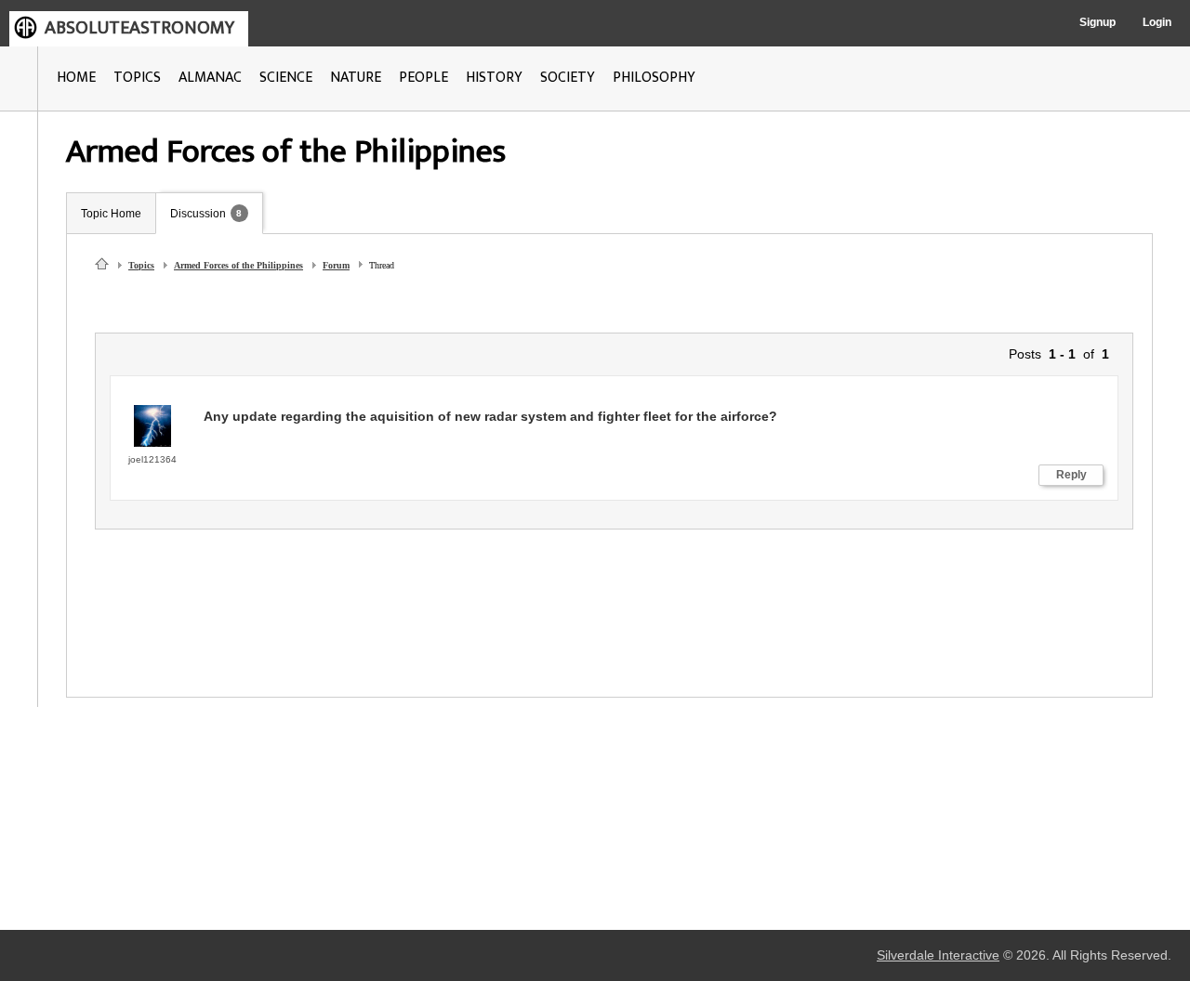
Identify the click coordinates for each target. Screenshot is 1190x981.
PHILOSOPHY (654, 77)
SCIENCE (285, 77)
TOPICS (137, 77)
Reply (1071, 474)
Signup (1097, 22)
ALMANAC (210, 77)
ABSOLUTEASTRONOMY (139, 28)
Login (1157, 22)
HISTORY (494, 77)
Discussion (198, 213)
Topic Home (111, 213)
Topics (141, 265)
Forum (336, 265)
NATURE (355, 77)
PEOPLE (423, 77)
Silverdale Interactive (938, 955)
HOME (76, 77)
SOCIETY (567, 77)
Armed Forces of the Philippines (238, 265)
